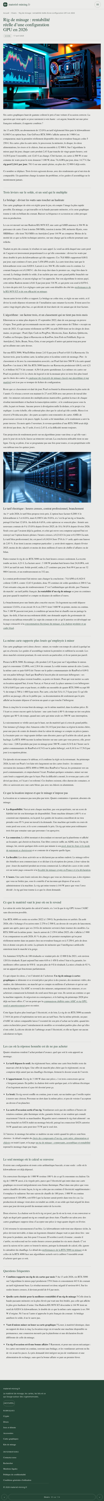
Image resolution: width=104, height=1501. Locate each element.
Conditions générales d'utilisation (17, 1480)
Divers (14, 13)
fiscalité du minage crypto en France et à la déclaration (64, 869)
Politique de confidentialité (14, 1474)
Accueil (6, 13)
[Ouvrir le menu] (98, 4)
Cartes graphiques (10, 1438)
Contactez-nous (9, 1457)
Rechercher (8, 1463)
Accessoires (8, 1433)
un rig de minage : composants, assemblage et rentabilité (63, 1142)
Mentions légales (10, 1468)
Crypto (6, 1416)
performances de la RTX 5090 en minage (62, 1249)
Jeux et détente (9, 1427)
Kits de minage (9, 1444)
